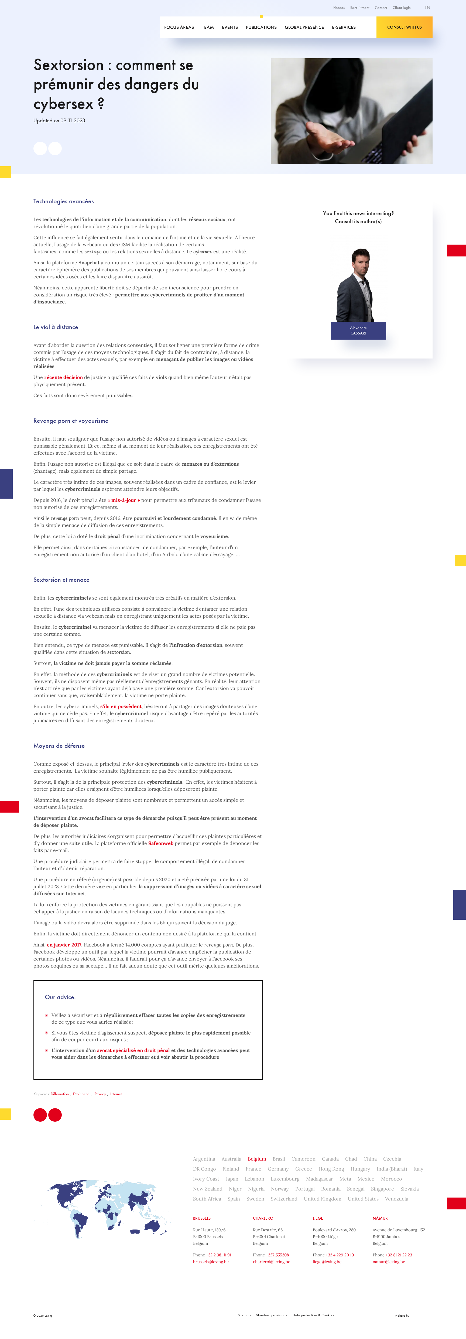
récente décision (63, 377)
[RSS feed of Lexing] (174, 1315)
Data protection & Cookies (313, 1315)
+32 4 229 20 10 (340, 1254)
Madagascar (319, 1179)
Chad (351, 1159)
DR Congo (204, 1169)
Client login (402, 7)
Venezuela (396, 1199)
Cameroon (304, 1159)
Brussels (202, 1218)
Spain (234, 1199)
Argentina (204, 1159)
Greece (303, 1169)
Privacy (100, 1094)
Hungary (360, 1169)
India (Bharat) (392, 1169)
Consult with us (404, 27)
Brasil (279, 1159)
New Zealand (207, 1189)
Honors (339, 7)
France (253, 1169)
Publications (261, 27)
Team (208, 27)
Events (230, 27)
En (428, 7)
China (370, 1159)
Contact (381, 7)
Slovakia (409, 1189)
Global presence (304, 27)
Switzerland (284, 1199)
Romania (331, 1189)
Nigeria (256, 1189)
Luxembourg (285, 1179)
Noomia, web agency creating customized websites (422, 1315)
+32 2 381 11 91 (218, 1254)
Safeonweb (160, 843)
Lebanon (254, 1179)
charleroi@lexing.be (271, 1261)
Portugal (305, 1189)
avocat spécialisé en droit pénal (133, 1050)
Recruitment (359, 7)
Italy (418, 1169)
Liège (318, 1218)
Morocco (391, 1179)
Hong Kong (331, 1169)
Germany (278, 1169)
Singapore (382, 1189)
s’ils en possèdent (121, 706)
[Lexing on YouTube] (162, 1315)
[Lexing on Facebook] (126, 1315)
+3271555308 (277, 1254)
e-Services (344, 27)
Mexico (366, 1179)
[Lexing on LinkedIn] (138, 1315)
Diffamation (60, 1094)
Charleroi (264, 1218)
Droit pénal (81, 1094)
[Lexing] (72, 27)
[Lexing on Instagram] (150, 1315)
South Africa (207, 1199)
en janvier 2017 (64, 945)
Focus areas (179, 27)
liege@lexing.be (327, 1261)
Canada (330, 1159)
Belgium (257, 1159)
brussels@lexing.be (211, 1261)
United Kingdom (322, 1199)
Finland (230, 1169)
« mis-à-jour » (124, 500)
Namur (380, 1218)
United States (363, 1199)
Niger (235, 1189)
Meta (345, 1179)
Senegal (356, 1189)
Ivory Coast (206, 1179)
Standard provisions (271, 1315)
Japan (232, 1179)
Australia (231, 1159)
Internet (116, 1094)
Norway (280, 1189)
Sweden (255, 1199)
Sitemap (244, 1315)
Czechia (392, 1159)
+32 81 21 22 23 (399, 1254)
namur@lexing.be (389, 1261)
